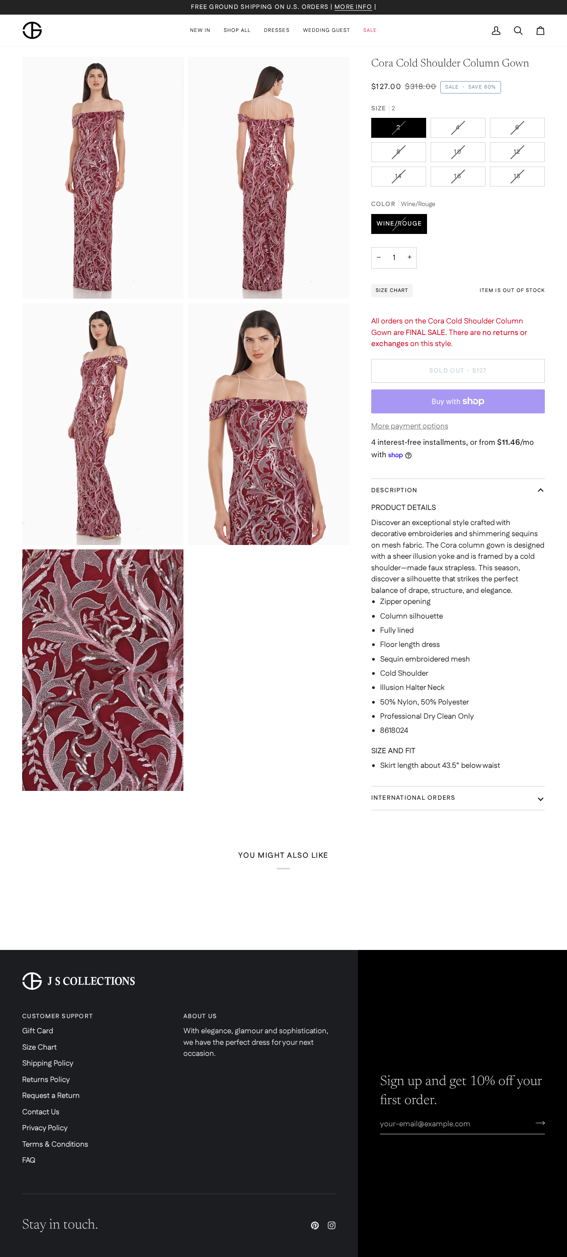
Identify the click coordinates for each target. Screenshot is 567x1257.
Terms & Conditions (55, 1144)
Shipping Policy (48, 1063)
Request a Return (51, 1095)
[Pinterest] (315, 1226)
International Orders (413, 798)
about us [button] (200, 1016)
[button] (237, 30)
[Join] (537, 1123)
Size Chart (39, 1047)
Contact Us (40, 1112)
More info (353, 7)
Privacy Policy (45, 1128)
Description (394, 490)
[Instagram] (332, 1226)
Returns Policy (46, 1079)
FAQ (28, 1160)
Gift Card (37, 1031)
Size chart (392, 290)
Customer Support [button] (57, 1016)
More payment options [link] (409, 426)
